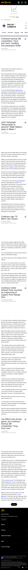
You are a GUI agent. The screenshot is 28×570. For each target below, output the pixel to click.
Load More (14, 504)
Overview (4, 32)
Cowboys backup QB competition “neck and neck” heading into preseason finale (11, 42)
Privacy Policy (13, 557)
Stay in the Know (5, 514)
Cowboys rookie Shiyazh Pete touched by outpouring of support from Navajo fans (11, 292)
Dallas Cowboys (7, 19)
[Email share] (26, 28)
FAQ (18, 556)
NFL (2, 19)
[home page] (6, 2)
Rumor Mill (17, 32)
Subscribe (4, 519)
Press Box (3, 557)
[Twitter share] (26, 25)
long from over (9, 480)
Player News (10, 32)
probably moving (13, 166)
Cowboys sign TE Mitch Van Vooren (9, 217)
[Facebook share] (26, 23)
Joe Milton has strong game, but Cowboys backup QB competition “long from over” (11, 423)
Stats (22, 32)
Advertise (3, 556)
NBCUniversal (8, 560)
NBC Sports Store (22, 556)
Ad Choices (8, 557)
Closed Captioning (12, 556)
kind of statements (20, 180)
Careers (7, 556)
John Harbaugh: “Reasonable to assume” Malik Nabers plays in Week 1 (11, 125)
